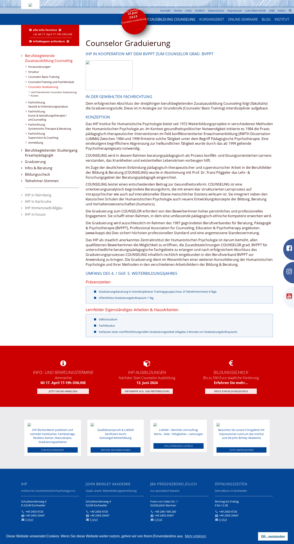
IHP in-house (35, 214)
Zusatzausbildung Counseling (167, 19)
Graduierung (35, 161)
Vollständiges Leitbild (178, 445)
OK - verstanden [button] (273, 536)
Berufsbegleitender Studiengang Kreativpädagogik (51, 153)
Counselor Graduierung (43, 87)
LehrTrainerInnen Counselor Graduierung (54, 92)
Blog (266, 19)
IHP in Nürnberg (38, 195)
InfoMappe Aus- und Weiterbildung (147, 391)
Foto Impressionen (241, 450)
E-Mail (29, 519)
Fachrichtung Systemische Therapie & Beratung (49, 127)
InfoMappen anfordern (49, 41)
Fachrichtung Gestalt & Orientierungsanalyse (48, 104)
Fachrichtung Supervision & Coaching (43, 136)
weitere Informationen (115, 450)
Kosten (35, 95)
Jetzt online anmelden (63, 391)
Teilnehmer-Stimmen (42, 180)
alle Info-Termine (45, 30)
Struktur (33, 72)
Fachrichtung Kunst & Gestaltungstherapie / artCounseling (47, 115)
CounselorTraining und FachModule (51, 82)
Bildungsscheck (37, 174)
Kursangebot (211, 19)
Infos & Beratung (38, 168)
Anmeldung (35, 142)
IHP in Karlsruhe (38, 201)
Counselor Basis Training (43, 77)
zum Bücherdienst (52, 450)
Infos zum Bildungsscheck (231, 391)
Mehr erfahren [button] (195, 536)
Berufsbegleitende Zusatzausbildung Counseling (49, 58)
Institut (282, 19)
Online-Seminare (243, 19)
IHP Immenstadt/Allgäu (43, 208)
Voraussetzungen (39, 67)
